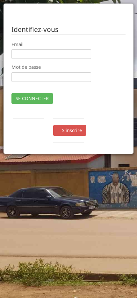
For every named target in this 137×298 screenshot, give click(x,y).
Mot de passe (26, 67)
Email (17, 44)
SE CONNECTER (32, 98)
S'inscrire (71, 130)
